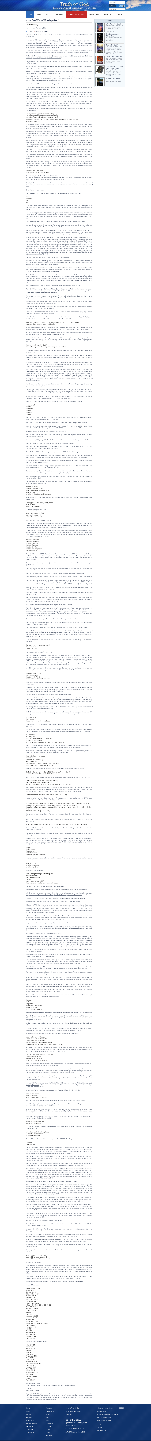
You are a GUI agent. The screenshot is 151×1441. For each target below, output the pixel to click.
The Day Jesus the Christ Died (112, 35)
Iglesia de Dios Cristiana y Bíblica (77, 1423)
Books (48, 1414)
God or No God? (112, 45)
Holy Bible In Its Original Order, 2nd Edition (114, 67)
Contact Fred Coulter (72, 1408)
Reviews (108, 75)
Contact (120, 15)
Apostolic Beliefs (31, 1423)
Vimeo (99, 1427)
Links (47, 1420)
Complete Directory (76, 15)
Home (28, 1408)
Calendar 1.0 (30, 1429)
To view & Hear (117, 74)
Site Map (29, 1414)
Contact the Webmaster (73, 1411)
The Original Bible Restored (75, 1429)
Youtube (100, 1424)
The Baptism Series (113, 78)
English (113, 9)
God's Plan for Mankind (114, 57)
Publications (50, 1411)
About (39, 15)
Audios (48, 1433)
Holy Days (60, 15)
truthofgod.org (102, 1430)
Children (48, 1426)
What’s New (30, 1420)
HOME (30, 15)
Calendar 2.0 (30, 1433)
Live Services (94, 15)
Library (48, 1417)
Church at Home (71, 1426)
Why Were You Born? (113, 24)
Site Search (29, 1426)
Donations (108, 15)
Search (28, 1411)
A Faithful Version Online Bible (75, 1432)
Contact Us (49, 1423)
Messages (49, 1408)
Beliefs (49, 15)
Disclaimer (69, 1414)
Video (48, 1429)
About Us (29, 1417)
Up (46, 31)
